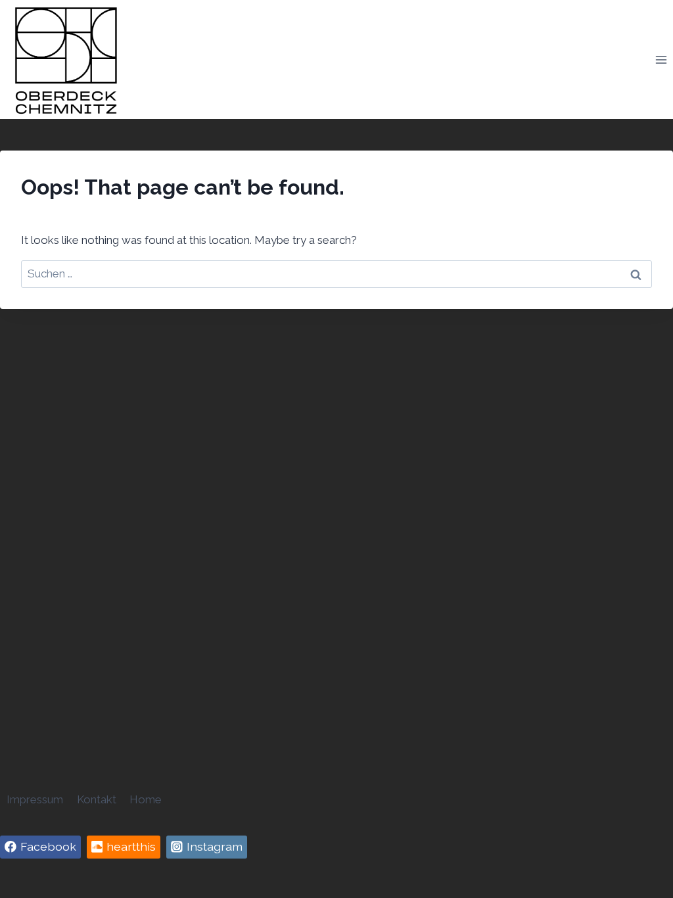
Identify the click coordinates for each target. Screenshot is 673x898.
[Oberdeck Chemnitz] (65, 59)
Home (145, 799)
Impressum (35, 799)
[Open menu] (661, 59)
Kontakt (96, 799)
